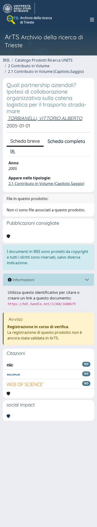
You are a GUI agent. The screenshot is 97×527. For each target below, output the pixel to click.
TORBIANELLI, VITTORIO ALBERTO (45, 118)
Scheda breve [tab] (25, 141)
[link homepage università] (30, 19)
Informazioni (23, 279)
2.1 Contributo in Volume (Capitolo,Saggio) (46, 71)
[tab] (13, 151)
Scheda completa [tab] (66, 141)
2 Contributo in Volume (28, 65)
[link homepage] (19, 8)
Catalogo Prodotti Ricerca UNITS (44, 60)
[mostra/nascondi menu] (92, 19)
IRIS (6, 60)
